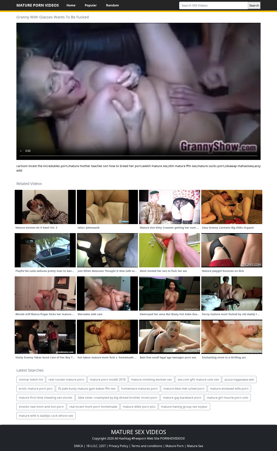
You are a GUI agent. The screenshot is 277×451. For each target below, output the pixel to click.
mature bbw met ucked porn (183, 388)
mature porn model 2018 (107, 379)
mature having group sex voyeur (184, 407)
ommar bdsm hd (31, 379)
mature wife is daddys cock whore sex (46, 416)
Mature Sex (195, 446)
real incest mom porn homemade (93, 407)
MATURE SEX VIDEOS (138, 432)
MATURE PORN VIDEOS (37, 5)
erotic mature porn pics (36, 388)
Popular (91, 5)
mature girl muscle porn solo (227, 397)
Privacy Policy (118, 446)
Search (254, 5)
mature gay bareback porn (182, 397)
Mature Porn (174, 446)
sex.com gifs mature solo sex (198, 379)
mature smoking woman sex (151, 379)
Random (112, 5)
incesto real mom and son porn (41, 407)
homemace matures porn (139, 388)
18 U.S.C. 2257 (96, 446)
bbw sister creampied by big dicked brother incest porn (117, 397)
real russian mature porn (66, 379)
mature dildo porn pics (139, 407)
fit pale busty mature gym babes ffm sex (87, 388)
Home (71, 5)
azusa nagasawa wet (239, 379)
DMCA (78, 446)
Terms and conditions (146, 446)
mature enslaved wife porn (229, 388)
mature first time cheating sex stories (45, 397)
